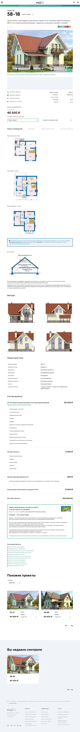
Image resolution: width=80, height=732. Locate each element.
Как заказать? (45, 714)
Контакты (43, 723)
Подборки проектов (30, 714)
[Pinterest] (67, 27)
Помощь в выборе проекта (63, 717)
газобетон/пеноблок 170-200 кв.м (19, 558)
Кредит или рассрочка (64, 724)
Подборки (13, 701)
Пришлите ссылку (14, 511)
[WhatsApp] (61, 27)
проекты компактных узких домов (19, 556)
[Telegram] (63, 27)
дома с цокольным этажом (17, 562)
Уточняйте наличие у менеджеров (15, 116)
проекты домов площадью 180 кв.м (20, 552)
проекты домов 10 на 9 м (16, 565)
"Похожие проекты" (15, 242)
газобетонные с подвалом (17, 549)
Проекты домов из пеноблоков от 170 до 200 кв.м (57, 701)
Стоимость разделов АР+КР (14, 107)
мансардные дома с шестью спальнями (21, 550)
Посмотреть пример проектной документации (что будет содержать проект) (31, 74)
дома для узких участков (17, 554)
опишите (39, 242)
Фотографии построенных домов (30, 724)
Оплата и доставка (46, 719)
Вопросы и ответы (46, 721)
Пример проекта (29, 719)
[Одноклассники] (70, 27)
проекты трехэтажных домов (18, 564)
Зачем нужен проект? (31, 716)
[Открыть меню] (2, 2)
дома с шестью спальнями (17, 560)
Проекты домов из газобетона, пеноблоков (30, 701)
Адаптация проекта (63, 714)
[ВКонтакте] (59, 27)
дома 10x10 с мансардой (16, 547)
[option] (23, 607)
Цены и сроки (45, 716)
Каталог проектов (30, 712)
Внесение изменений (63, 712)
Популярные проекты (31, 721)
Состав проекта (66, 129)
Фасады (31, 129)
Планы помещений (14, 129)
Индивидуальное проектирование (62, 721)
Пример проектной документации (19, 405)
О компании (44, 712)
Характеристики (47, 129)
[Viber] (65, 27)
